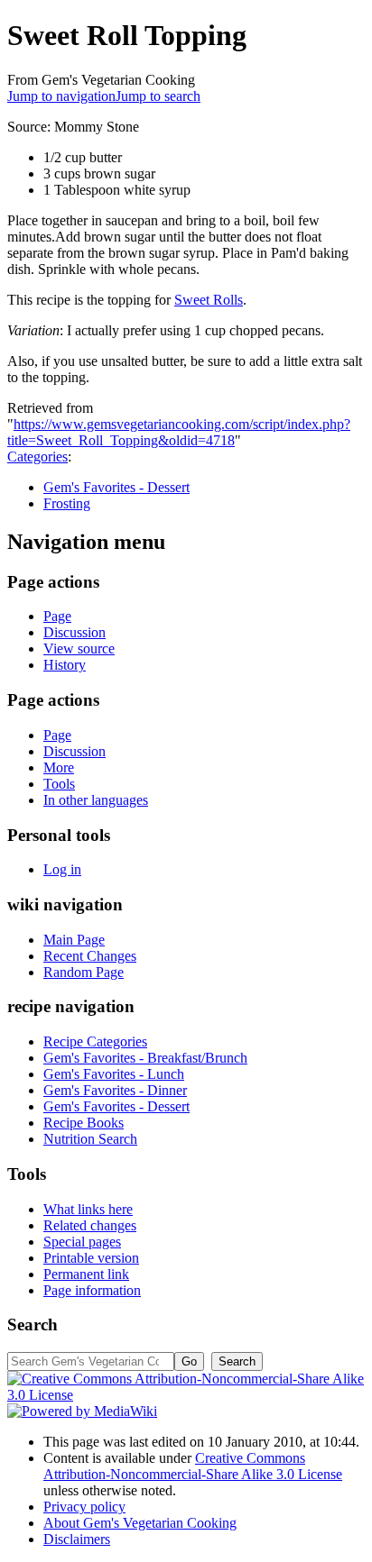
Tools (59, 783)
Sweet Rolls (208, 299)
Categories (37, 456)
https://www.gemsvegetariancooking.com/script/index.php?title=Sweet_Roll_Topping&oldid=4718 (178, 432)
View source (79, 648)
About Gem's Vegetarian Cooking (140, 1522)
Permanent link (86, 1274)
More (58, 767)
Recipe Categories (95, 1041)
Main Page (74, 939)
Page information (92, 1290)
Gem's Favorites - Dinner (115, 1090)
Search (32, 1324)
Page (57, 616)
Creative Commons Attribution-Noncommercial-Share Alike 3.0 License (192, 1466)
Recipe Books (83, 1122)
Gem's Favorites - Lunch (113, 1074)
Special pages (82, 1241)
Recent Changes (89, 956)
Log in (62, 869)
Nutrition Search (90, 1138)
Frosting (66, 503)
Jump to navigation (61, 96)
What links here (88, 1209)
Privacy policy (84, 1506)
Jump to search (158, 96)
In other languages (95, 800)
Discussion (74, 632)
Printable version (91, 1257)
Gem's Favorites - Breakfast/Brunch (145, 1057)
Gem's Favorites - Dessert (116, 487)
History (64, 664)
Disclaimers (76, 1539)
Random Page (83, 972)
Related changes (89, 1225)
